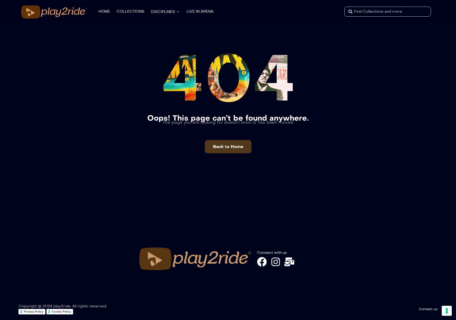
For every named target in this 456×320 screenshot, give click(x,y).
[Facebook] (262, 262)
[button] (228, 146)
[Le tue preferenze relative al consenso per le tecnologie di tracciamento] (447, 311)
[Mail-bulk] (289, 262)
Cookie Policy (61, 311)
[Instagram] (276, 262)
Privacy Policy (33, 311)
